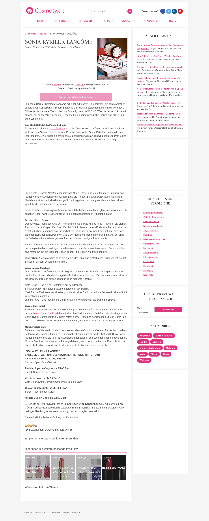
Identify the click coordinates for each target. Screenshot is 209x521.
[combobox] (144, 312)
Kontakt (66, 512)
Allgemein (145, 335)
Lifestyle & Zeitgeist (150, 348)
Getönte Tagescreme (153, 217)
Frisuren (61, 20)
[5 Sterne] (36, 425)
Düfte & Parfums (163, 335)
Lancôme (56, 84)
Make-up (170, 348)
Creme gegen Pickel (153, 212)
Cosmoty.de (30, 33)
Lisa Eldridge (57, 128)
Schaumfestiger (151, 252)
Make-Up (79, 84)
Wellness (144, 360)
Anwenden (168, 309)
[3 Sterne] (31, 425)
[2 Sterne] (28, 425)
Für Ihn (143, 342)
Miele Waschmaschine (154, 239)
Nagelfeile (148, 275)
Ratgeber (85, 20)
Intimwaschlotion (151, 221)
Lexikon (127, 20)
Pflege (154, 354)
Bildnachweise (54, 512)
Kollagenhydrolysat (152, 226)
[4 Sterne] (33, 425)
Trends (39, 20)
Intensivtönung (150, 257)
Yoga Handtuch (150, 230)
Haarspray (148, 270)
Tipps (107, 20)
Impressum (27, 512)
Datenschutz (40, 512)
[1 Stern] (26, 425)
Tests (172, 20)
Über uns (76, 512)
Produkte (150, 20)
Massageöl (148, 248)
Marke (140, 308)
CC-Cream (148, 261)
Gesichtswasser (151, 243)
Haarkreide (148, 266)
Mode (142, 354)
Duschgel (147, 235)
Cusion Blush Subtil (43, 313)
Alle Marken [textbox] (143, 312)
